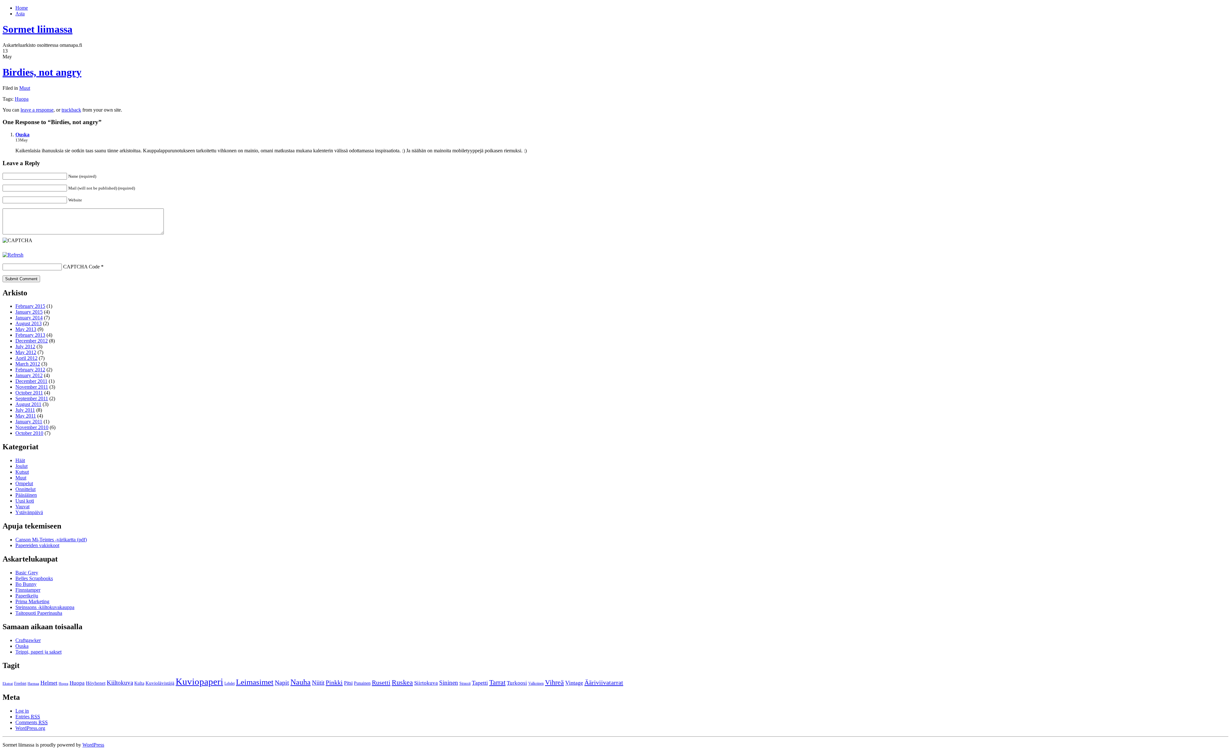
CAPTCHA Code (81, 266)
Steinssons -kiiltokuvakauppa (44, 607)
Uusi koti (24, 500)
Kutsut (22, 472)
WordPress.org (30, 728)
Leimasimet (254, 681)
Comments (31, 722)
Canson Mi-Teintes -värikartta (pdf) (51, 539)
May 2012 (25, 352)
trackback (71, 110)
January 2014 (29, 317)
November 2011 (31, 387)
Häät (20, 460)
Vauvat (22, 506)
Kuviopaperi (199, 681)
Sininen (448, 682)
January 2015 (29, 312)
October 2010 (29, 433)
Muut (24, 88)
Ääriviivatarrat (603, 682)
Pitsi (348, 683)
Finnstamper (27, 590)
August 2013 (28, 323)
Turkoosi (517, 683)
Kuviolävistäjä (160, 683)
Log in (22, 711)
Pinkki (334, 682)
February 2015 (30, 306)
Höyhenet (95, 683)
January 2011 (28, 421)
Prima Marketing (32, 601)
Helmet (48, 683)
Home (21, 8)
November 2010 (31, 427)
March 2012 (27, 364)
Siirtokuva (426, 683)
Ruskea (402, 682)
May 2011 (25, 416)
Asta (20, 13)
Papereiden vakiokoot (37, 545)
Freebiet (20, 683)
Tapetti (480, 683)
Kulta (139, 683)
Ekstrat (8, 683)
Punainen (362, 683)
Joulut (21, 466)
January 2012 (29, 375)
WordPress (93, 745)
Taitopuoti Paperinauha (38, 613)
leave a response (37, 110)
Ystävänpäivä (29, 512)
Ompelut (24, 483)
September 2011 (31, 398)
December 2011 (31, 381)
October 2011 (29, 392)
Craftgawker (28, 640)
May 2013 (25, 329)
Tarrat (497, 682)
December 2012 (31, 340)
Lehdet (229, 683)
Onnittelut (25, 489)
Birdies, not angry (42, 72)
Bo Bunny (26, 584)
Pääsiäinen (26, 495)
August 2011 (28, 404)
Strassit (465, 683)
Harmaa (33, 683)
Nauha (300, 682)
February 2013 (30, 335)
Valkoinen (536, 683)
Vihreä (554, 682)
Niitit (318, 682)
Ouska (22, 134)
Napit (282, 682)
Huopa (22, 99)
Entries (27, 716)
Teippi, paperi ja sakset (38, 652)
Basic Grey (26, 572)
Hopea (63, 683)
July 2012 (25, 346)
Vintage (574, 683)
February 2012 (30, 369)
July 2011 (25, 410)
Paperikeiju (26, 595)
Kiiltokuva (120, 682)
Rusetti (381, 682)
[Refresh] (13, 255)
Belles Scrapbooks (34, 578)
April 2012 (26, 358)
